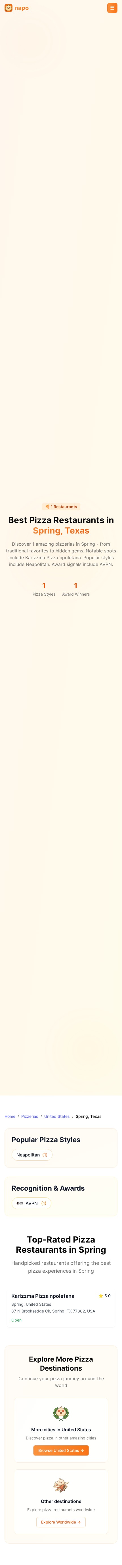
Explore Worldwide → (61, 1522)
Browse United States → (61, 1450)
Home (10, 1116)
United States (57, 1116)
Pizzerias (29, 1116)
